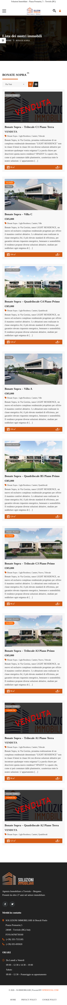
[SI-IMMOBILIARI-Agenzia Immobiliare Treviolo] (33, 11)
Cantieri (34, 136)
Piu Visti (8, 84)
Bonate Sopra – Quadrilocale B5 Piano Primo (32, 476)
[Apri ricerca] (54, 11)
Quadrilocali (42, 311)
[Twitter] (12, 904)
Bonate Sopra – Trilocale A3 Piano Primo (30, 650)
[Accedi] (62, 11)
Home (8, 41)
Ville (40, 223)
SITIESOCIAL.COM (50, 990)
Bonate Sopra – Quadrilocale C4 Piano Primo (32, 301)
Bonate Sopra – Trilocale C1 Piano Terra (29, 127)
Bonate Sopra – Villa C (18, 214)
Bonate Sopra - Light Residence (19, 136)
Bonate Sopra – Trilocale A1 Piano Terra (29, 738)
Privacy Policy (29, 1000)
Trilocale (41, 136)
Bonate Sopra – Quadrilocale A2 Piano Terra (32, 825)
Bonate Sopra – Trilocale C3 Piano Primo (30, 563)
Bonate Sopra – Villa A (18, 388)
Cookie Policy (49, 1000)
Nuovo (40, 573)
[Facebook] (5, 904)
